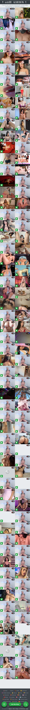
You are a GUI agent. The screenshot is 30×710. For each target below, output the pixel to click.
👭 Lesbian (12, 697)
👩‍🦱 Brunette (6, 695)
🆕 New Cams (23, 697)
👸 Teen (20, 692)
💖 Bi (17, 697)
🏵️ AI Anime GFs (23, 701)
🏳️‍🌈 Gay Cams (6, 699)
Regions (10, 708)
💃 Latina (17, 690)
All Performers (22, 708)
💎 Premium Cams (23, 699)
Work (14, 708)
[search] (25, 704)
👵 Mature (14, 692)
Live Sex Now (15, 704)
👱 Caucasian (23, 690)
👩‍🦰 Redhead (13, 695)
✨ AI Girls (14, 701)
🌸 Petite (24, 695)
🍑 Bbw (19, 695)
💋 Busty (6, 697)
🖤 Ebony (11, 690)
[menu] (4, 704)
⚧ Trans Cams (13, 699)
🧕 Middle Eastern (6, 692)
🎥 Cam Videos (23, 703)
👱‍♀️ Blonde (26, 692)
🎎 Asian (5, 690)
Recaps (17, 708)
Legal (27, 708)
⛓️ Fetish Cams (7, 701)
